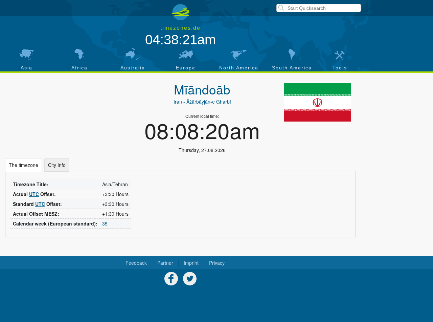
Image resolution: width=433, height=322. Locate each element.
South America (292, 67)
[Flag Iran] (317, 102)
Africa (79, 67)
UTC (34, 194)
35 (105, 223)
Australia (132, 67)
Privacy (217, 262)
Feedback (136, 262)
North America (238, 67)
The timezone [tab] (23, 165)
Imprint (191, 262)
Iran (178, 101)
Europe (186, 67)
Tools (340, 67)
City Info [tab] (57, 165)
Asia (26, 67)
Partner (165, 262)
